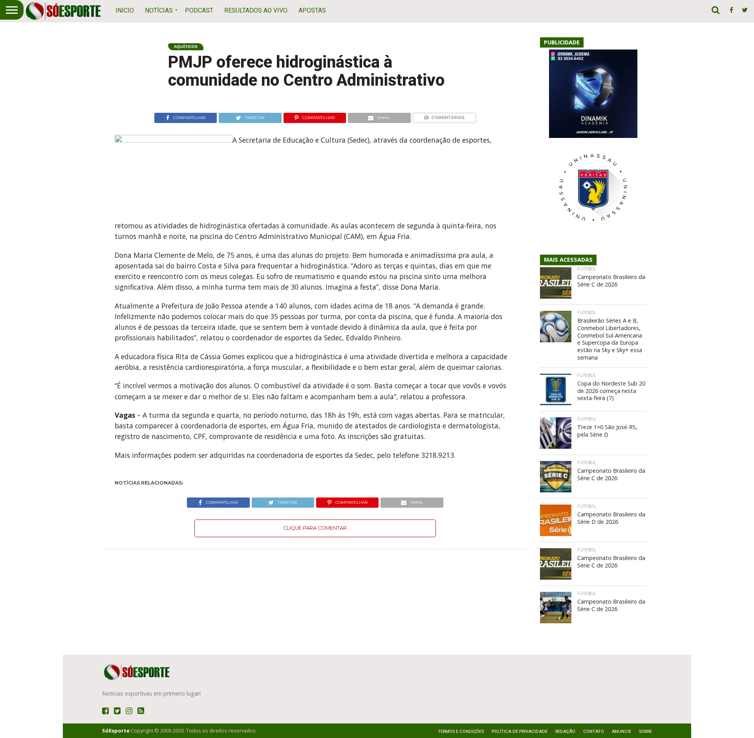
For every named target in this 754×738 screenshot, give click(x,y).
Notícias (159, 10)
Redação (565, 731)
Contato (593, 731)
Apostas (312, 10)
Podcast (199, 10)
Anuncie (621, 731)
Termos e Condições (461, 731)
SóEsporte (116, 730)
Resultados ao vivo (255, 10)
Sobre (645, 731)
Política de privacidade (519, 731)
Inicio (124, 10)
